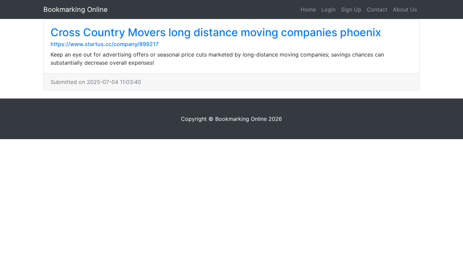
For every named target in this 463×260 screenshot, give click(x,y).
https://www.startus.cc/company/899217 (105, 44)
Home (308, 9)
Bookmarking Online (75, 9)
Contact (377, 9)
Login (328, 9)
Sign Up (351, 9)
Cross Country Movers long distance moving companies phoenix (216, 32)
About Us (405, 9)
